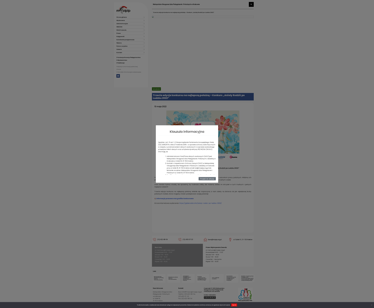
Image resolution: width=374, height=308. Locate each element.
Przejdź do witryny (207, 179)
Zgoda (234, 305)
